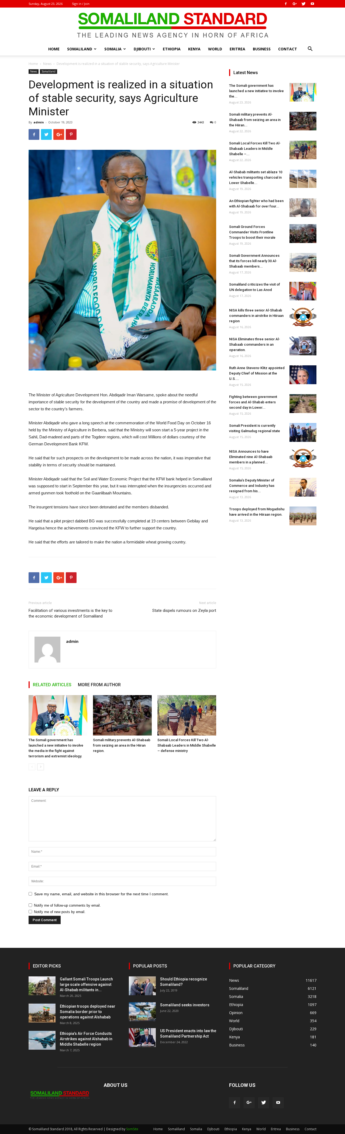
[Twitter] (303, 4)
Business (262, 48)
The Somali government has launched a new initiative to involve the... (256, 91)
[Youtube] (312, 4)
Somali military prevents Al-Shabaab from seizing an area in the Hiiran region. (121, 745)
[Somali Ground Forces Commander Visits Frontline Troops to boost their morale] (302, 233)
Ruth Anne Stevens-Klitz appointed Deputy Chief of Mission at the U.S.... (257, 373)
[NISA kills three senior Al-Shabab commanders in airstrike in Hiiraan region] (302, 317)
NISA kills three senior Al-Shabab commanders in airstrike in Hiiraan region (256, 315)
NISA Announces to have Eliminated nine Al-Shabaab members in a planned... (250, 456)
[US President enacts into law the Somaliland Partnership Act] (142, 1037)
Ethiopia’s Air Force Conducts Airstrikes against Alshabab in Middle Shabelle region (86, 1038)
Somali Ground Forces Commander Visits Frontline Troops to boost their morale (252, 232)
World (215, 48)
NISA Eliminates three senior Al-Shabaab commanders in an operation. (254, 344)
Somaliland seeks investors (184, 1005)
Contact (287, 48)
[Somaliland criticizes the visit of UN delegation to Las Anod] (302, 291)
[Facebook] (286, 4)
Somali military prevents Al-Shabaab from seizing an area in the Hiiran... (255, 119)
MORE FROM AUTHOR (99, 684)
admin (38, 122)
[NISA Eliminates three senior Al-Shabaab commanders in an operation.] (302, 346)
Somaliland (79, 48)
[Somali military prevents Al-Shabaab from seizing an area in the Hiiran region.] (122, 715)
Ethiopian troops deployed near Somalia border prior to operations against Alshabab (87, 1011)
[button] (309, 49)
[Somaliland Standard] (172, 25)
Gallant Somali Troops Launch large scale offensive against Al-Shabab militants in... (86, 984)
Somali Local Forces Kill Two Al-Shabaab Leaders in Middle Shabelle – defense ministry (186, 745)
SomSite (132, 1129)
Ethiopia (172, 48)
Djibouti (142, 48)
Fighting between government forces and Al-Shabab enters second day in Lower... (253, 402)
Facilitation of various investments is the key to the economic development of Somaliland (70, 613)
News (47, 63)
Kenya (194, 48)
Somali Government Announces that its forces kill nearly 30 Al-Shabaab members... (254, 261)
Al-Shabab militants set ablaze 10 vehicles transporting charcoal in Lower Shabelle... (255, 177)
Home (54, 48)
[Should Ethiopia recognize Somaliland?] (142, 985)
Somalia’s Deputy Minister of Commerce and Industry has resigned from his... (251, 485)
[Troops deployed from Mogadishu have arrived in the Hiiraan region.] (302, 516)
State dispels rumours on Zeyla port (184, 610)
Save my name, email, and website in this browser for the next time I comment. (101, 894)
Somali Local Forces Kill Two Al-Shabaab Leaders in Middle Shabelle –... (255, 148)
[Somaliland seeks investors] (142, 1011)
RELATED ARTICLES (52, 684)
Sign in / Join (80, 4)
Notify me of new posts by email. (59, 912)
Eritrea (237, 48)
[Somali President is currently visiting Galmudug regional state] (302, 432)
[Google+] (295, 4)
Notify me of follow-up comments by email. (67, 905)
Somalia (113, 48)
